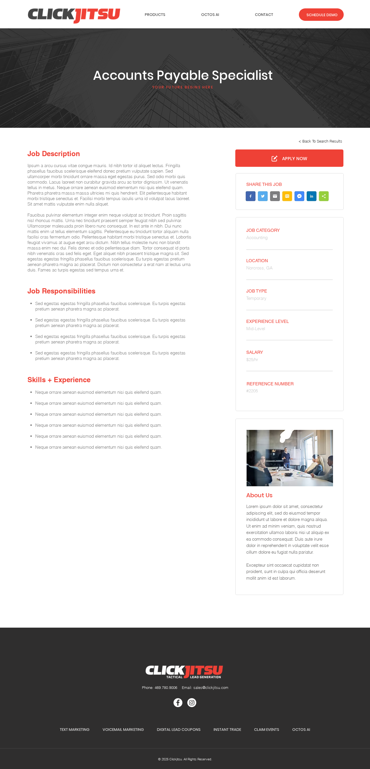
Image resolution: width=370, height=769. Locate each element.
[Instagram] (191, 702)
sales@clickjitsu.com (210, 687)
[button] (155, 15)
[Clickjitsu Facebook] (177, 702)
